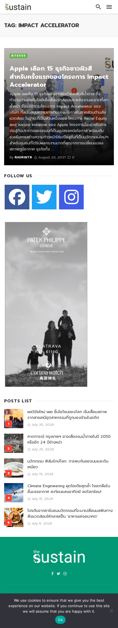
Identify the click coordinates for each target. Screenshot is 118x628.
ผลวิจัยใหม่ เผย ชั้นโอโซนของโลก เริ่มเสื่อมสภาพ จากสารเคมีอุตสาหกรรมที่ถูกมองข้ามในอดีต (67, 414)
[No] (111, 610)
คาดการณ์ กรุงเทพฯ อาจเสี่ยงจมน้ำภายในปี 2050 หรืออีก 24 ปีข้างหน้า (69, 439)
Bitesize (18, 56)
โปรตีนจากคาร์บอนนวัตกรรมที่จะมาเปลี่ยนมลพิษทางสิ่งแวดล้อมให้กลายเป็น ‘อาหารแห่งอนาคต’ (70, 513)
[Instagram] (71, 197)
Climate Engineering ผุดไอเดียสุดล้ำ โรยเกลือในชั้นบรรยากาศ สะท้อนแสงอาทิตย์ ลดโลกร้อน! (68, 489)
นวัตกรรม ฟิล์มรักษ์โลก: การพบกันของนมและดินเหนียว (67, 464)
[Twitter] (44, 197)
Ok (60, 620)
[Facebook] (17, 197)
